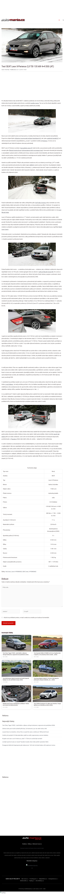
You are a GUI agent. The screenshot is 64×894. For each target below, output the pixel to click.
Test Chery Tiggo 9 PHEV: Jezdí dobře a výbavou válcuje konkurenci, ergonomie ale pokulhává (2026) (28, 725)
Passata (13, 439)
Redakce (24, 844)
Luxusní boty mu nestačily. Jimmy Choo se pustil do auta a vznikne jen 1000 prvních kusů (25, 732)
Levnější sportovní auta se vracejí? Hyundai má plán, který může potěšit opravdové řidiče (25, 742)
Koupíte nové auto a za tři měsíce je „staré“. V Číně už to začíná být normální (22, 738)
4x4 (7, 571)
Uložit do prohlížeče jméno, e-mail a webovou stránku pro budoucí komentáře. (26, 617)
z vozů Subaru (9, 384)
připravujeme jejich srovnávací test (32, 150)
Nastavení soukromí (24, 848)
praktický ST (52, 138)
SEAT (23, 571)
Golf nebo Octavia (40, 202)
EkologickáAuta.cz (52, 878)
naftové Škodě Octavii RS (46, 272)
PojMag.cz (31, 880)
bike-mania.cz (24, 878)
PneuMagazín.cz (34, 878)
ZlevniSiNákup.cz (40, 880)
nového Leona (35, 103)
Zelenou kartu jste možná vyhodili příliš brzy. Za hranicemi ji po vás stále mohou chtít (24, 728)
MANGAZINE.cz (24, 880)
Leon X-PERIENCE (16, 571)
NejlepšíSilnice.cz (43, 878)
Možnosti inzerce (37, 844)
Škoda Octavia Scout (15, 150)
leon (9, 571)
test (27, 571)
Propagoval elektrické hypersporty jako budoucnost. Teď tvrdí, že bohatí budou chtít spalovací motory (28, 745)
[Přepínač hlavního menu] (59, 20)
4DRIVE (32, 165)
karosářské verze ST (26, 148)
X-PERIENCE (32, 571)
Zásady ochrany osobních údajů (37, 848)
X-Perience (44, 141)
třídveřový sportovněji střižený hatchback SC (28, 138)
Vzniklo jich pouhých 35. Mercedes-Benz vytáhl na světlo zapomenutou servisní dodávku (25, 735)
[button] (63, 20)
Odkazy (30, 844)
